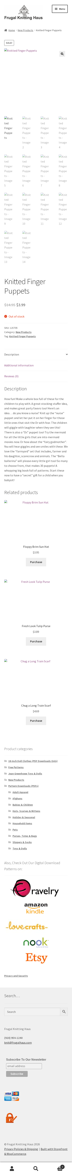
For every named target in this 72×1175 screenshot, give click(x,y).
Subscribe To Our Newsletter (26, 1059)
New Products (25, 30)
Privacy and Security (16, 975)
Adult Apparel (20, 792)
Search (36, 1168)
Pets (15, 829)
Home (11, 30)
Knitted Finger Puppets (22, 336)
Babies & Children (23, 804)
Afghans (17, 798)
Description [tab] (11, 354)
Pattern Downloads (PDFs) (23, 786)
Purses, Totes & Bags (25, 836)
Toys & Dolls (20, 848)
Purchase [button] (36, 562)
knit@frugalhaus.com (18, 1042)
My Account (12, 1168)
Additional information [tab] (19, 365)
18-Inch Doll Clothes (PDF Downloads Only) (33, 761)
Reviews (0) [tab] (11, 376)
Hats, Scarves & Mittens (26, 811)
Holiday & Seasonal (24, 817)
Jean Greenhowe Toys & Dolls (25, 773)
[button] (62, 54)
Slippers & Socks (22, 842)
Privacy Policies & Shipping (21, 1149)
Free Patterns (16, 767)
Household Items (22, 823)
